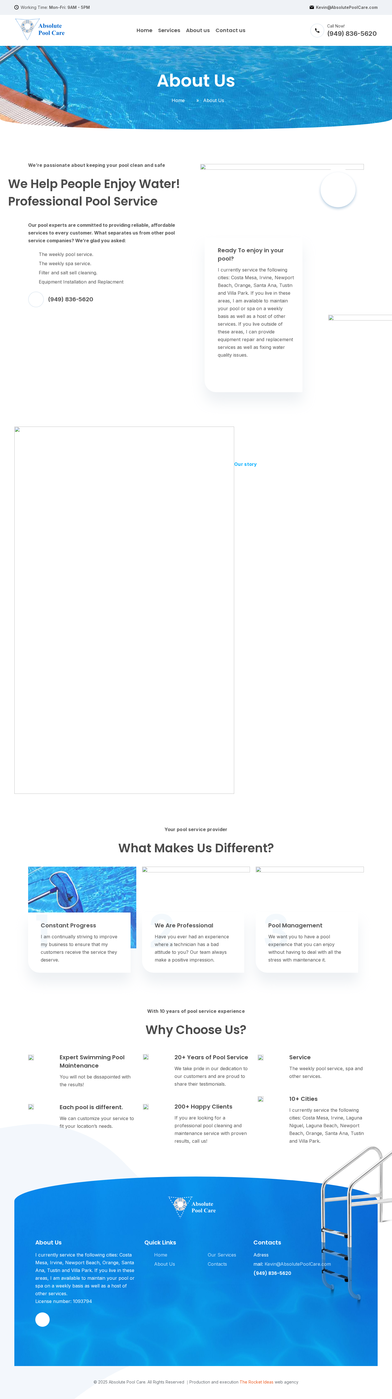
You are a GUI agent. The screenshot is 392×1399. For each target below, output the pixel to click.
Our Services (222, 1255)
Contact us (230, 30)
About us (198, 30)
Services (169, 30)
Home (144, 30)
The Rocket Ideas (256, 1382)
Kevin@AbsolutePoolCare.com (347, 7)
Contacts (217, 1264)
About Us (164, 1264)
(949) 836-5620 (70, 299)
